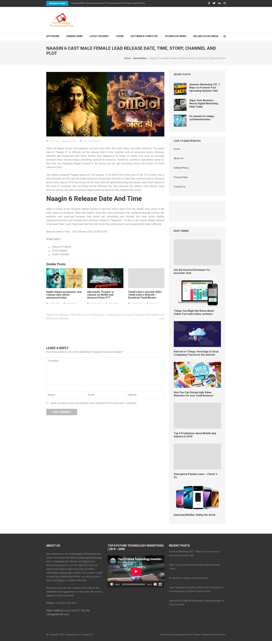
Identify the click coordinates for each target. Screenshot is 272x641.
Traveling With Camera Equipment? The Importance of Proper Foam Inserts (108, 3)
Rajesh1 (153, 303)
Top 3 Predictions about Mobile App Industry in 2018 (195, 435)
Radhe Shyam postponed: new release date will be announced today (64, 295)
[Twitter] (214, 3)
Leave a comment (92, 141)
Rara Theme (193, 634)
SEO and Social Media (205, 36)
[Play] (111, 584)
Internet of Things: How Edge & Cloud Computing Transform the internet (196, 353)
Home (177, 148)
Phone (120, 36)
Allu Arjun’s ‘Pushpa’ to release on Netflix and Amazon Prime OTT (100, 295)
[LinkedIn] (219, 3)
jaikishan (71, 141)
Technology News (175, 36)
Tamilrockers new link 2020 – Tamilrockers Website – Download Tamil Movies (145, 295)
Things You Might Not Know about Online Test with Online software (194, 312)
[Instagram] (225, 3)
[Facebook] (209, 3)
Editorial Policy (181, 167)
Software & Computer (144, 36)
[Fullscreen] (160, 584)
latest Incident (99, 36)
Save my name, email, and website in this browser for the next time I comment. (94, 403)
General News (74, 36)
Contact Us (179, 186)
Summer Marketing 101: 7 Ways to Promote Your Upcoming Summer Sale (204, 87)
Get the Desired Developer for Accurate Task (192, 271)
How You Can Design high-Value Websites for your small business (194, 394)
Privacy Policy (181, 177)
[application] (136, 571)
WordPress (219, 634)
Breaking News (57, 3)
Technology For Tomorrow (78, 634)
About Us (178, 158)
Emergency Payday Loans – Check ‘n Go (195, 476)
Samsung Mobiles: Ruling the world (194, 514)
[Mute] (155, 584)
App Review (52, 36)
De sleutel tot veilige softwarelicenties (201, 118)
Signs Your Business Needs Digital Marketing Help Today (203, 103)
